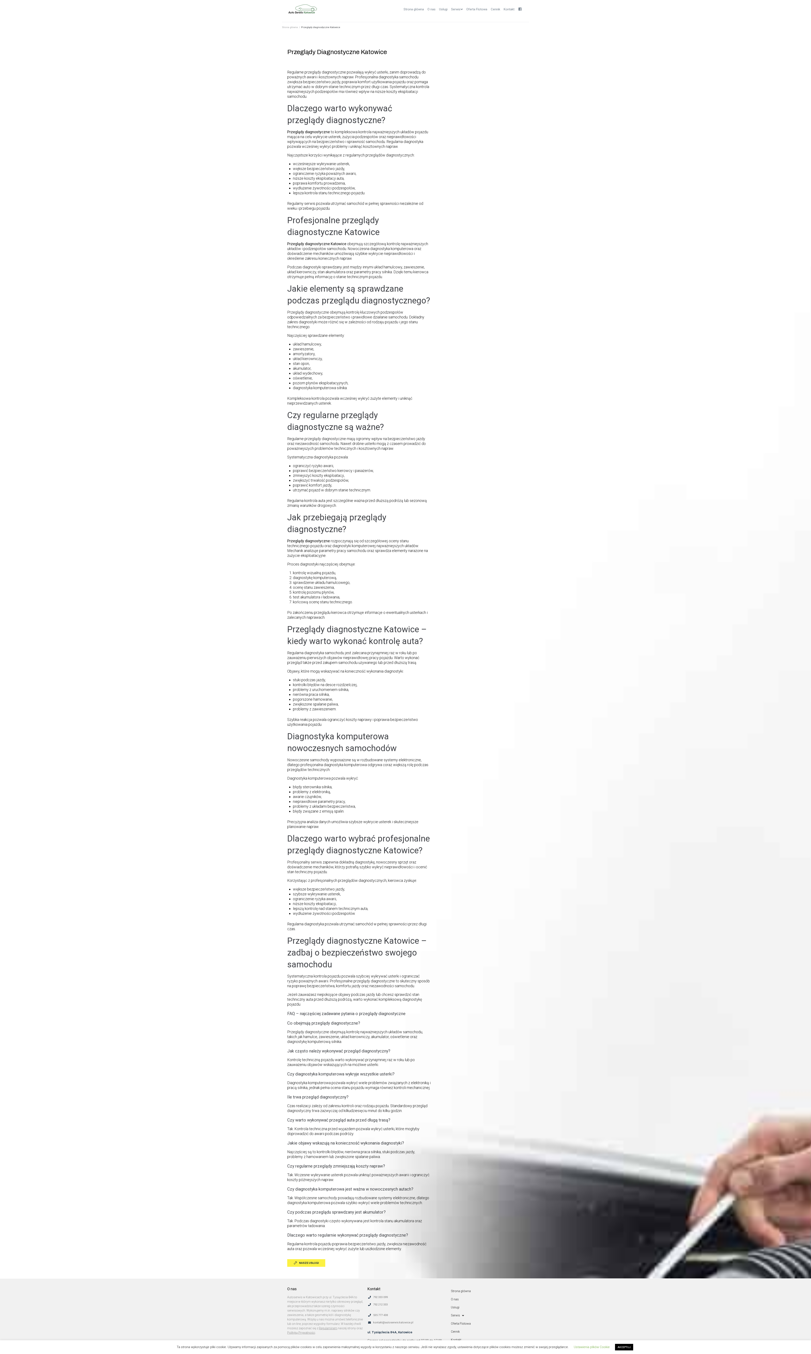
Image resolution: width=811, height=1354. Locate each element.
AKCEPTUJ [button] (624, 1347)
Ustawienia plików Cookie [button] (592, 1347)
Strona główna (290, 27)
